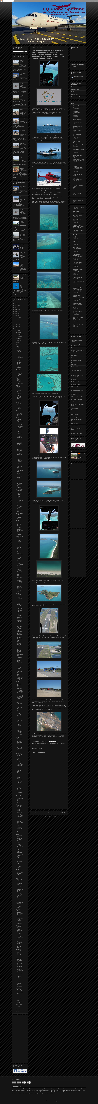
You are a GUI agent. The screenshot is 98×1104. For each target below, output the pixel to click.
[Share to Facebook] (54, 741)
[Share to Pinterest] (55, 741)
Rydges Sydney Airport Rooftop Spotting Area (76, 432)
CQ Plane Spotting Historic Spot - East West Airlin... (19, 991)
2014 (16, 328)
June (17, 344)
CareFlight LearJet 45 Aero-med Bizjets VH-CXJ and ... (19, 413)
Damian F (82, 453)
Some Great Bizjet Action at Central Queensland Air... (19, 829)
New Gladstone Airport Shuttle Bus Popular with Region (19, 468)
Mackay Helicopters (76, 384)
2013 (16, 330)
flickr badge (80, 76)
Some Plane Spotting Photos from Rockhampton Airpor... (19, 815)
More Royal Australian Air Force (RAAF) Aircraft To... (19, 636)
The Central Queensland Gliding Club (19, 691)
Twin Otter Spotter (77, 262)
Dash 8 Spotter (77, 303)
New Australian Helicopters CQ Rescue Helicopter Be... (19, 516)
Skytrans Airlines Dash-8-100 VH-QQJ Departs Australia (19, 350)
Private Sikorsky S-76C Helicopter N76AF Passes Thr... (19, 863)
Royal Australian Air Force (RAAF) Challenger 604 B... (19, 524)
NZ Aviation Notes (77, 311)
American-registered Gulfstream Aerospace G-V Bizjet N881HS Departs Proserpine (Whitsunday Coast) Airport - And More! (19, 226)
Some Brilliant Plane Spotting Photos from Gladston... (19, 920)
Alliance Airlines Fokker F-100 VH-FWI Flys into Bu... (19, 388)
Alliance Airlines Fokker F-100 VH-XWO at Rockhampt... (19, 714)
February (18, 1002)
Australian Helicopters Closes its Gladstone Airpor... (19, 460)
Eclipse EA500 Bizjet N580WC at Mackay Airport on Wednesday (19, 278)
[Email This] (50, 741)
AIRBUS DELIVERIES (78, 149)
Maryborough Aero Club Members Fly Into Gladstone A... (19, 452)
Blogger (56, 1101)
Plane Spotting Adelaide (77, 287)
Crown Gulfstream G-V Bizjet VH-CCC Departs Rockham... (19, 628)
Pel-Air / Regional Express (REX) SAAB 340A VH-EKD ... (19, 846)
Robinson (63, 743)
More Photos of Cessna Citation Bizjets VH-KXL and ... (19, 365)
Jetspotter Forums (75, 425)
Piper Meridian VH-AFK (78, 243)
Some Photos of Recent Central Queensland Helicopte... (19, 484)
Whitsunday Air (40, 745)
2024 (16, 307)
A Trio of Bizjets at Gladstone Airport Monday (22, 247)
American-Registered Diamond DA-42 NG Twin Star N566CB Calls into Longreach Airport (20, 113)
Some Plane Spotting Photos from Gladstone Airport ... (19, 764)
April (17, 998)
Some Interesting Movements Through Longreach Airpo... (19, 596)
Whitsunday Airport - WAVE (77, 396)
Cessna (39, 743)
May (17, 996)
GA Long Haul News (78, 331)
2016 (16, 324)
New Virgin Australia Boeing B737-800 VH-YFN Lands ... (19, 953)
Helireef (54, 743)
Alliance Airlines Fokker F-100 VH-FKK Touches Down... (19, 564)
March (18, 1000)
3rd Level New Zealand (76, 142)
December (19, 332)
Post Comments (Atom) (52, 816)
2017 (16, 322)
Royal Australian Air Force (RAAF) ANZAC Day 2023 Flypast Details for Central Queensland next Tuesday (19, 160)
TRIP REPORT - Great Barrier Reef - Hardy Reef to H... (19, 969)
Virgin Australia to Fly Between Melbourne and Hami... (19, 580)
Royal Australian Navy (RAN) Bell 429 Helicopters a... (19, 873)
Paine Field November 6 (78, 207)
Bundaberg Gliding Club (77, 417)
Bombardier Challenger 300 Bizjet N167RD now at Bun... (19, 572)
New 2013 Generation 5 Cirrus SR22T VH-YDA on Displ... (19, 837)
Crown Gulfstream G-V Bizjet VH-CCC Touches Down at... (19, 644)
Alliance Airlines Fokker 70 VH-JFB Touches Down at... (19, 477)
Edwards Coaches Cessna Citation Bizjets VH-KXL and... (19, 405)
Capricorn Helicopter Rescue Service (76, 344)
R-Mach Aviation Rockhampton (75, 363)
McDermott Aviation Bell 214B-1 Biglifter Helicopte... (19, 532)
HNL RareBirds (77, 105)
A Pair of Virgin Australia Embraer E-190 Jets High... (19, 905)
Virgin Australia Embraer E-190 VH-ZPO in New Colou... (19, 429)
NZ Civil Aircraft (77, 134)
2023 (16, 309)
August (18, 340)
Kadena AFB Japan (78, 219)
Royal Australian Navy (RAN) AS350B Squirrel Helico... (19, 854)
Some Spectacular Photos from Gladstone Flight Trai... (19, 677)
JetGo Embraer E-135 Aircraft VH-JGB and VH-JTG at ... (19, 732)
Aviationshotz (76, 247)
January (18, 1004)
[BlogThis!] (51, 741)
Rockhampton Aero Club (77, 360)
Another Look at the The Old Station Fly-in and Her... (19, 748)
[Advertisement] (49, 798)
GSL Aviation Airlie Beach (77, 399)
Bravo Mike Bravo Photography (77, 127)
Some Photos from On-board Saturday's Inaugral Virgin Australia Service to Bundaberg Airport (20, 77)
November (19, 334)
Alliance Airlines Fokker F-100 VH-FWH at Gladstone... (19, 605)
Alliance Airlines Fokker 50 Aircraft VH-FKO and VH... (19, 780)
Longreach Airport (75, 347)
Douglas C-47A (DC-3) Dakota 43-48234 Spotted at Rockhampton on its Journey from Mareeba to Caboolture (20, 123)
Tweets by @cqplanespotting (75, 67)
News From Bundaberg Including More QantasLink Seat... (19, 881)
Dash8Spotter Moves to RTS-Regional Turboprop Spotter (78, 306)
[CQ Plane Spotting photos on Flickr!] (78, 78)
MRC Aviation (76, 241)
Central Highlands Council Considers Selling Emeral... (19, 807)
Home (49, 813)
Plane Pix (75, 187)
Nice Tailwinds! (76, 319)
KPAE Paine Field (77, 206)
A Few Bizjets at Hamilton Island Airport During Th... (19, 660)
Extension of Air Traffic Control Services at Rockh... (19, 976)
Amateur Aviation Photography (77, 296)
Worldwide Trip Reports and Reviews (78, 226)
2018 (16, 320)
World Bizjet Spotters (78, 234)
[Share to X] (52, 741)
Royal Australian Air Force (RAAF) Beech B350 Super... (19, 652)
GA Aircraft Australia (78, 192)
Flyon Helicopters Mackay (77, 390)
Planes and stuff (77, 119)
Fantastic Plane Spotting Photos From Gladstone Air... (19, 668)
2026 (16, 303)
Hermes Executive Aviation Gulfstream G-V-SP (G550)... (19, 372)
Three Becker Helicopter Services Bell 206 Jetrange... (19, 613)
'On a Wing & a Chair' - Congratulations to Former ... (19, 889)
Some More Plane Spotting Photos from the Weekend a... (19, 789)
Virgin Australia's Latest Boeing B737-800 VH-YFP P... (19, 508)
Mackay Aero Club (75, 381)
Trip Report (34, 745)
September (19, 338)
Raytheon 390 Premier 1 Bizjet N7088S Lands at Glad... (19, 944)
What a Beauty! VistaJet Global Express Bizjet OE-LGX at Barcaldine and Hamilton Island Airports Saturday (19, 267)
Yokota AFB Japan (78, 199)
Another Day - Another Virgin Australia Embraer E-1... (19, 897)
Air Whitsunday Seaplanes (77, 402)
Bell (36, 743)
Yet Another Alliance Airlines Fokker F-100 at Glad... (19, 437)
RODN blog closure (77, 221)
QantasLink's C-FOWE (78, 107)
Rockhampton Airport (76, 86)
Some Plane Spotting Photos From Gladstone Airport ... (19, 928)
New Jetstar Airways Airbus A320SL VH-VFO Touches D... (19, 421)
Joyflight (58, 743)
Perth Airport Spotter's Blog (76, 112)
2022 (16, 311)
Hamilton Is (49, 743)
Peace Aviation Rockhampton (74, 367)
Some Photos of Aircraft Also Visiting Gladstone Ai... (19, 444)
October (18, 336)
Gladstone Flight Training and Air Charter (77, 376)
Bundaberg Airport (75, 414)
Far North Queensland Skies (77, 167)
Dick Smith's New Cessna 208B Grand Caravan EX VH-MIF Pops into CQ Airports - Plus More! (19, 256)
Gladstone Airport (75, 91)
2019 (16, 317)
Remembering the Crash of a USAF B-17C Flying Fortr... (19, 697)
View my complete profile (80, 457)
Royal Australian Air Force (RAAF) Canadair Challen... (19, 685)
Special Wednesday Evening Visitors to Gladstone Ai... (19, 705)
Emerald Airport (75, 94)
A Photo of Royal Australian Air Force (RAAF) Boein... (19, 397)
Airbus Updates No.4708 (78, 151)
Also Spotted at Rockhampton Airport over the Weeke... (19, 492)
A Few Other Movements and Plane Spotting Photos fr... (19, 556)
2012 (16, 1006)
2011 (16, 1009)
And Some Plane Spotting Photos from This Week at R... (19, 548)
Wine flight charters (77, 312)
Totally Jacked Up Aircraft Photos (77, 278)
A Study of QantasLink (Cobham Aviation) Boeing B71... (19, 756)
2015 (16, 326)
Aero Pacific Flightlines (76, 212)
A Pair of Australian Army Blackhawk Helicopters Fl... (19, 772)
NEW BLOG (75, 326)
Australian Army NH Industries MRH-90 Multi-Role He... (19, 961)
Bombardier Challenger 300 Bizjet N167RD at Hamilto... (19, 620)
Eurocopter (43, 743)
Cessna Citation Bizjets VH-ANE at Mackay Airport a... (19, 588)
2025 (16, 305)
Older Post (63, 813)
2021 (16, 313)
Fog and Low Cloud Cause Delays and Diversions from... (19, 723)
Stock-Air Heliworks (76, 370)
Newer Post (35, 813)
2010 (16, 1011)
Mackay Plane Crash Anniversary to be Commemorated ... (19, 799)
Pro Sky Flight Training (76, 412)
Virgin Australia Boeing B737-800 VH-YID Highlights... (19, 380)
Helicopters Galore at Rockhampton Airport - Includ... (19, 357)
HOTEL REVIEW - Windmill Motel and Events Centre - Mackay (78, 229)
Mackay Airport (75, 89)
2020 (16, 315)
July (17, 342)
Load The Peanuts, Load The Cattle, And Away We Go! (78, 281)
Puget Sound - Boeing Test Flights (78, 255)
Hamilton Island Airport (76, 96)
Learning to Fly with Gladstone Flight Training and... (19, 539)
